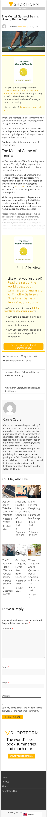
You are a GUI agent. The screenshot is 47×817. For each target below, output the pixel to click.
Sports (28, 360)
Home (5, 777)
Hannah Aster (21, 582)
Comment (7, 628)
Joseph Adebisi (7, 520)
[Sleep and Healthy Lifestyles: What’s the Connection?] (21, 486)
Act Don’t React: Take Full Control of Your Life (7, 508)
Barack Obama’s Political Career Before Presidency (22, 374)
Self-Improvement (15, 360)
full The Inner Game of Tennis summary (21, 309)
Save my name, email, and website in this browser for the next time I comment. (22, 709)
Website (6, 695)
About (5, 786)
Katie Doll (19, 523)
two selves (20, 186)
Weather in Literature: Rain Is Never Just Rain (22, 389)
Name (5, 667)
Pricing (5, 781)
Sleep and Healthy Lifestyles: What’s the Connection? (21, 510)
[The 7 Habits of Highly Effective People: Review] (8, 545)
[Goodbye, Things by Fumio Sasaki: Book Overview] (21, 545)
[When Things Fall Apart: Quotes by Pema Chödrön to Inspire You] (34, 545)
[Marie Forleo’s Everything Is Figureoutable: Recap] (34, 486)
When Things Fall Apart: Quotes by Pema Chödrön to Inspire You (34, 572)
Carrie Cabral (22, 27)
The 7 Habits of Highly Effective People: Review (7, 568)
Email (5, 682)
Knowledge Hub (9, 790)
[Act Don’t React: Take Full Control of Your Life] (8, 486)
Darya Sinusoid (7, 582)
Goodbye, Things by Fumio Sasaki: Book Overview (20, 568)
